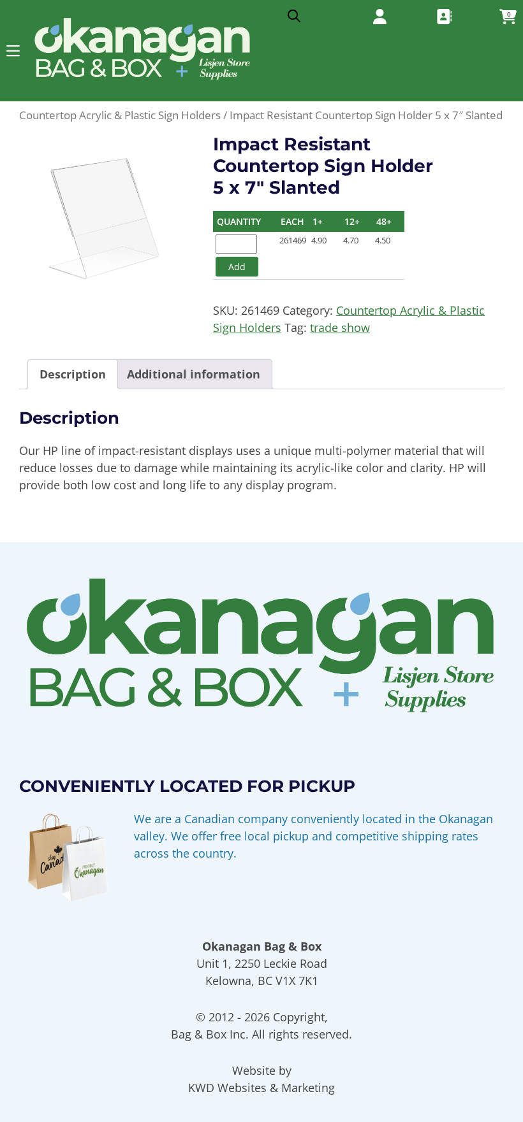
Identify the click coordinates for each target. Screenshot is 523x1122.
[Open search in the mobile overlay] (294, 12)
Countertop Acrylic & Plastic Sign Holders (120, 115)
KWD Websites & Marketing (261, 1087)
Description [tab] (73, 374)
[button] (13, 50)
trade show (340, 327)
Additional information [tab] (193, 374)
